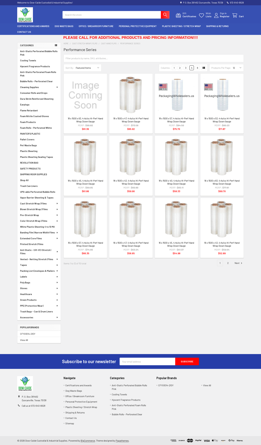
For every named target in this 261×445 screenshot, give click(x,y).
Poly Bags (25, 282)
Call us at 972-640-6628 (33, 405)
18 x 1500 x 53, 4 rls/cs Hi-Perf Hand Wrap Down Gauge (222, 120)
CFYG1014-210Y (27, 333)
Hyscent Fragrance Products (35, 66)
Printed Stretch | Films (31, 244)
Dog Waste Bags (64, 26)
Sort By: (70, 67)
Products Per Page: (221, 67)
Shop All (24, 180)
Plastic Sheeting (28, 151)
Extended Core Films (31, 238)
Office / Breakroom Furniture (96, 26)
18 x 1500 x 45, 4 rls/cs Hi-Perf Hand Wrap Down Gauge (85, 182)
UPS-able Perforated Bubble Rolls (37, 191)
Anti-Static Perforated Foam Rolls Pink (38, 74)
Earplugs (24, 104)
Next (237, 262)
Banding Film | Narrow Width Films (37, 232)
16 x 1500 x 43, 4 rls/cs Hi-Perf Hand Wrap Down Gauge (222, 244)
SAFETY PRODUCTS (30, 168)
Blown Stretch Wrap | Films (34, 209)
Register (224, 16)
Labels (23, 276)
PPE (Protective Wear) (32, 305)
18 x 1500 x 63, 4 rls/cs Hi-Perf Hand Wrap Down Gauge (85, 120)
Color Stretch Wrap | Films (33, 220)
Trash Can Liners (29, 186)
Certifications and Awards (33, 26)
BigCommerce (88, 440)
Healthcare (26, 294)
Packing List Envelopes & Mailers (37, 270)
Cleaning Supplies (29, 87)
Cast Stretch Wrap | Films (33, 203)
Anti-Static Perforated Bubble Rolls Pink (39, 53)
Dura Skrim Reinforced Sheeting (36, 98)
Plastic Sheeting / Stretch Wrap (181, 26)
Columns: (166, 67)
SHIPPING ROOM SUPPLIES (33, 174)
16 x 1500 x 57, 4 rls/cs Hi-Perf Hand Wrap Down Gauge (85, 244)
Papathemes (122, 440)
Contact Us (24, 32)
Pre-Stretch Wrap (29, 215)
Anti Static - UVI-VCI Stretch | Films (35, 252)
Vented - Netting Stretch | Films (36, 259)
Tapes (23, 265)
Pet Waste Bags (28, 145)
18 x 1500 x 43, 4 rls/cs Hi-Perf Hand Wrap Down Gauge (131, 182)
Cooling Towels (28, 60)
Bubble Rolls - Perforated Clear (36, 81)
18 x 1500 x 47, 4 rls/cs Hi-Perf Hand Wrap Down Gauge (130, 120)
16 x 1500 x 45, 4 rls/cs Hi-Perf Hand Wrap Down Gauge (176, 244)
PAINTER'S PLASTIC (30, 133)
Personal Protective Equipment (138, 26)
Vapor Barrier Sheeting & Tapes (36, 197)
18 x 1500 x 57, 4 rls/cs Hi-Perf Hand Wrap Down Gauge (176, 120)
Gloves (23, 288)
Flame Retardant (29, 110)
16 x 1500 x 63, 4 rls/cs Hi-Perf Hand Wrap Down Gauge (222, 182)
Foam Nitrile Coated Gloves (34, 116)
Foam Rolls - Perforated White (36, 127)
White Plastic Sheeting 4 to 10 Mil (37, 226)
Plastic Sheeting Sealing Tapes (36, 157)
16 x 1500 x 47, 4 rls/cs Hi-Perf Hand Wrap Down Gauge (130, 244)
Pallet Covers (27, 139)
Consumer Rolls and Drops (33, 93)
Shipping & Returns (217, 26)
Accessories (26, 317)
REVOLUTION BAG (29, 162)
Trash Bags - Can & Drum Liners (36, 311)
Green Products (28, 299)
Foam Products (28, 122)
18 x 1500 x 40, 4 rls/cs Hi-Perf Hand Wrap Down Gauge (176, 182)
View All (24, 340)
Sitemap (69, 423)
